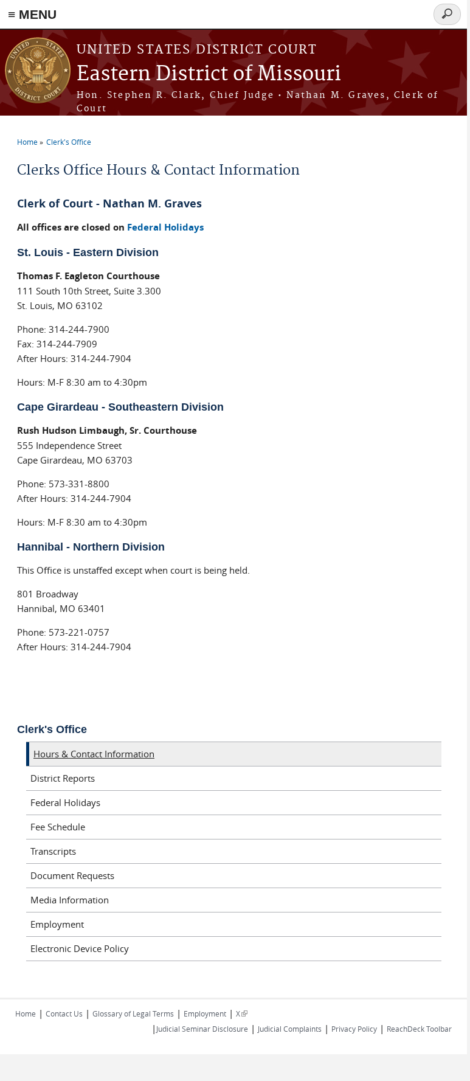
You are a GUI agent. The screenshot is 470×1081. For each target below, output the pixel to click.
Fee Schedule (57, 827)
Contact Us (64, 1013)
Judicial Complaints (290, 1029)
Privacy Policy (354, 1029)
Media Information (69, 900)
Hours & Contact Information (93, 754)
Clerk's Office (68, 142)
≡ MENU (32, 14)
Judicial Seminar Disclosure (202, 1029)
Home (27, 142)
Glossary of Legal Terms (133, 1013)
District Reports (62, 778)
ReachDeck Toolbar (419, 1029)
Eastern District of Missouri (209, 74)
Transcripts (53, 851)
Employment (57, 924)
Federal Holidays (165, 227)
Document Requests (72, 875)
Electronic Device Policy (79, 948)
